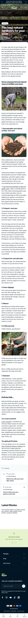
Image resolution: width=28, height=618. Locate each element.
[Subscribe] (23, 586)
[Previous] (2, 2)
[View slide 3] (16, 543)
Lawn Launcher (6, 421)
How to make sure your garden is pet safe (10, 493)
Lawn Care (5, 23)
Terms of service (20, 611)
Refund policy (7, 611)
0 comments (6, 468)
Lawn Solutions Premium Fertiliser (12, 446)
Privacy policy (13, 611)
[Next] (26, 2)
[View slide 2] (14, 543)
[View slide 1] (12, 543)
